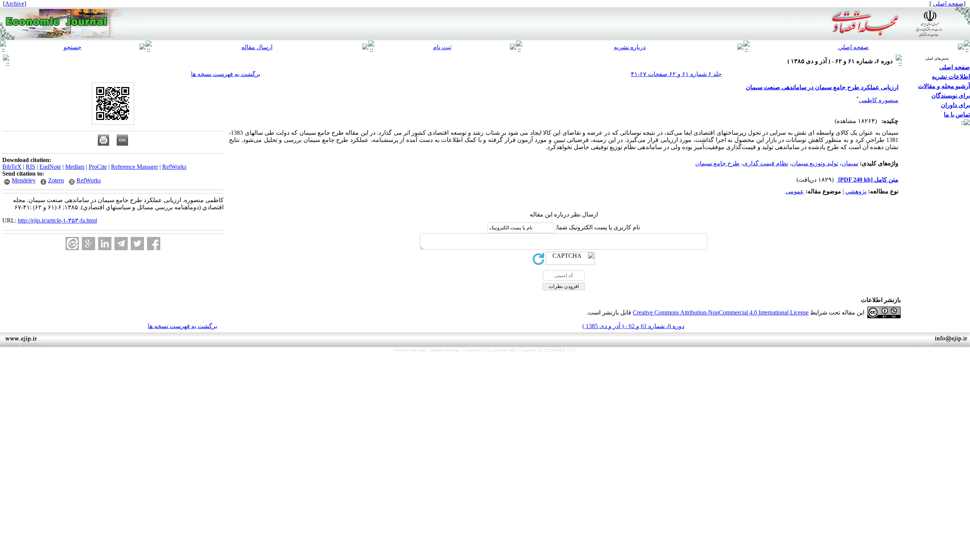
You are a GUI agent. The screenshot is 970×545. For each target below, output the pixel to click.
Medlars (74, 167)
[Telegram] (121, 243)
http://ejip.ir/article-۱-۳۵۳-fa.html (57, 220)
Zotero (56, 180)
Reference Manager (134, 167)
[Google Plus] (88, 243)
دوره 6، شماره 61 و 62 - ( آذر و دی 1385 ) (633, 326)
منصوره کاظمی (878, 100)
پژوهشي (856, 191)
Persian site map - (412, 350)
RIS (30, 167)
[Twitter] (137, 243)
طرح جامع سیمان (717, 163)
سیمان (850, 163)
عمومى (794, 191)
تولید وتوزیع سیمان (815, 163)
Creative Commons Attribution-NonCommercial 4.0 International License (721, 312)
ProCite (98, 167)
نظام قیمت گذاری (765, 163)
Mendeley (24, 180)
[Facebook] (153, 243)
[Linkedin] (104, 243)
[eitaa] (72, 243)
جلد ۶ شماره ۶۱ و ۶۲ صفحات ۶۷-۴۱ (676, 74)
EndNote (50, 167)
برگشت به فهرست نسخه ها (225, 74)
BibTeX (12, 167)
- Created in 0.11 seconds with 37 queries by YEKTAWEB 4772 (518, 350)
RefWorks (174, 167)
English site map (444, 350)
